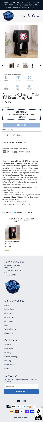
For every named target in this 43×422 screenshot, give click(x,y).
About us (7, 345)
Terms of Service (10, 329)
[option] (11, 65)
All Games (7, 313)
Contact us (8, 369)
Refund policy (9, 333)
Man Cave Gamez (24, 417)
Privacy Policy (9, 365)
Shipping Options (14, 135)
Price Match (8, 349)
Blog (6, 325)
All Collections (9, 317)
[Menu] (38, 15)
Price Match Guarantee (16, 142)
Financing (7, 353)
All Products (8, 321)
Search (6, 305)
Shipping (7, 361)
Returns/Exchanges (11, 357)
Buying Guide (9, 309)
